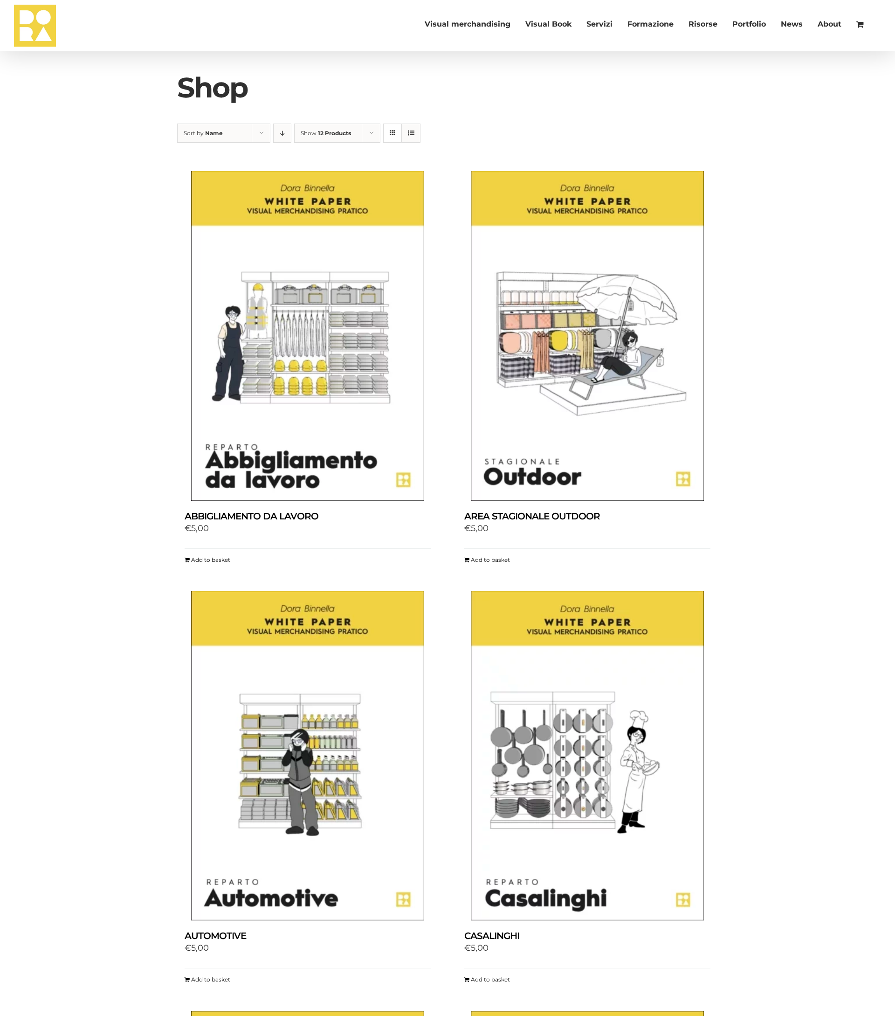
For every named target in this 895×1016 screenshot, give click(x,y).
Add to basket (210, 559)
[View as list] (411, 133)
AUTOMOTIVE (215, 935)
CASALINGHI (491, 935)
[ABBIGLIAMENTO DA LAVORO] (308, 335)
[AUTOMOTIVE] (308, 755)
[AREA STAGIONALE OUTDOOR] (587, 335)
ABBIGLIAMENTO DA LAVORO (251, 516)
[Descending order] (282, 133)
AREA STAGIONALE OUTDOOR (532, 516)
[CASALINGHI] (587, 755)
